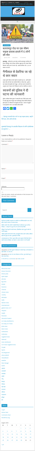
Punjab (3, 347)
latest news (5, 329)
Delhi (3, 300)
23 (26, 437)
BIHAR (3, 284)
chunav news (5, 292)
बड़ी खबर (4, 386)
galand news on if (6, 308)
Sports (3, 350)
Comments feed (6, 415)
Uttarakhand (7, 45)
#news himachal (6, 271)
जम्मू (2, 379)
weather (4, 360)
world (3, 365)
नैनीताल (3, 384)
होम (2, 400)
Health (3, 313)
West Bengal (5, 363)
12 (7, 434)
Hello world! (21, 258)
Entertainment (5, 305)
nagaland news (6, 337)
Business (4, 287)
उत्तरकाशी (4, 371)
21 (17, 437)
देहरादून (3, 381)
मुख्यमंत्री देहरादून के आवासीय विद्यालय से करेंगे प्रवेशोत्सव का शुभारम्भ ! (17, 127)
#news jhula (5, 274)
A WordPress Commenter (9, 258)
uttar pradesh (5, 355)
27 (12, 440)
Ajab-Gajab (5, 276)
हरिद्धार (3, 397)
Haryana (4, 310)
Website (4, 186)
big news (4, 281)
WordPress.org (6, 417)
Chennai (4, 289)
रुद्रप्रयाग (4, 394)
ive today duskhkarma (8, 321)
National (4, 339)
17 (30, 434)
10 (30, 431)
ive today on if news (7, 323)
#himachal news (6, 268)
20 (12, 437)
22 (21, 437)
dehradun (4, 297)
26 (7, 440)
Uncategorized (6, 352)
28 (17, 440)
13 (12, 434)
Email (4, 178)
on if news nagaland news (9, 344)
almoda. (4, 279)
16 (26, 434)
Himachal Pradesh (6, 318)
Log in (3, 410)
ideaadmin (15, 57)
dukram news (5, 302)
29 (21, 440)
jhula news (4, 326)
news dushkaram (6, 342)
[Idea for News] (18, 8)
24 (30, 437)
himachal (4, 316)
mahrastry (4, 334)
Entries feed (5, 412)
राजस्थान (3, 389)
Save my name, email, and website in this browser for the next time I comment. (17, 195)
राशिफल (3, 392)
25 (3, 440)
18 (3, 437)
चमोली (3, 376)
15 (21, 434)
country (4, 295)
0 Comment (23, 57)
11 (3, 434)
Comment (5, 144)
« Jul (3, 444)
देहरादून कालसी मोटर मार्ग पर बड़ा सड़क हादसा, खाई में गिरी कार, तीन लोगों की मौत (17, 117)
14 (17, 434)
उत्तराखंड (3, 373)
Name (4, 168)
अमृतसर (3, 368)
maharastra (5, 331)
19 (7, 437)
